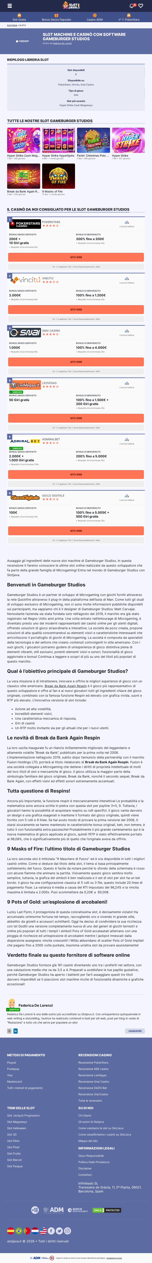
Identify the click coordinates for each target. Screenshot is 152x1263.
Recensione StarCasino (93, 1094)
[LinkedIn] (15, 1031)
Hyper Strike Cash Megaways (26, 155)
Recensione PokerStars (93, 1062)
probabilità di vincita (114, 1258)
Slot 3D (12, 1134)
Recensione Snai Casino (93, 1081)
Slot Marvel (14, 1160)
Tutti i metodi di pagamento (25, 1088)
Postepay (13, 1069)
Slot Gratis (19, 19)
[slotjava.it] (71, 6)
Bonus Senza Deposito (56, 19)
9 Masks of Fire (52, 191)
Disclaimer (85, 1168)
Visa (9, 1075)
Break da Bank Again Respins (26, 191)
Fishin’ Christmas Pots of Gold (96, 155)
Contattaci (85, 1174)
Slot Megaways (17, 1121)
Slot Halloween (16, 1128)
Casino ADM (95, 19)
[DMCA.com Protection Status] (107, 1210)
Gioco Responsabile (91, 1155)
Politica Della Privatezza (93, 1162)
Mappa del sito (88, 1140)
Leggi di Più (135, 1031)
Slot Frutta (14, 1153)
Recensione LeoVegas (92, 1075)
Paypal (11, 1062)
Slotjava (12, 25)
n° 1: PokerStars (129, 19)
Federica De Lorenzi (62, 43)
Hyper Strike (120, 155)
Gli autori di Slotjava (91, 1121)
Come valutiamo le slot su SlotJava (100, 1128)
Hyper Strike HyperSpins (58, 155)
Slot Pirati (13, 1147)
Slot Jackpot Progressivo (23, 1115)
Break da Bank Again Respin (66, 686)
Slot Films (13, 1140)
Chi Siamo (84, 1115)
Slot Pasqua (15, 1166)
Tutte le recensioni (90, 1100)
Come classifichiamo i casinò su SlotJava (104, 1134)
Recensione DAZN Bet (92, 1088)
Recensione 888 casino (93, 1069)
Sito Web (76, 257)
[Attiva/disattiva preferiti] (140, 6)
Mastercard (14, 1081)
